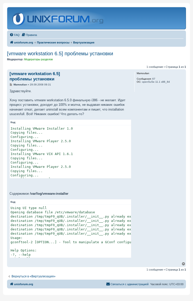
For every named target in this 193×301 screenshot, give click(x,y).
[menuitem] (15, 35)
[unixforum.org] (58, 18)
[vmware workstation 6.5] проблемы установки (60, 53)
